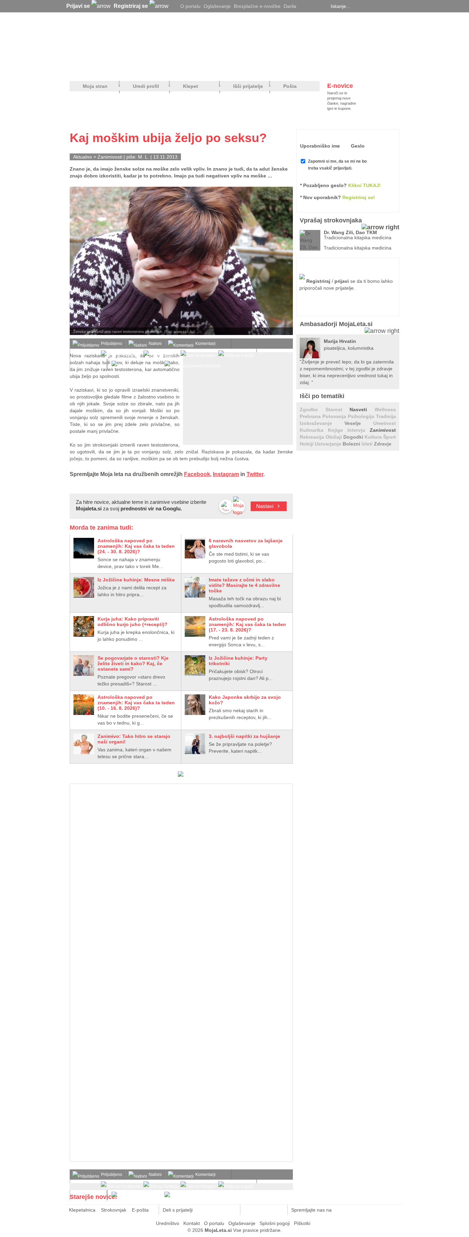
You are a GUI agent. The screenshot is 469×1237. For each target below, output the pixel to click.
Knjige (337, 430)
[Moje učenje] (209, 69)
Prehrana (311, 416)
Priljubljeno (111, 343)
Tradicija (386, 416)
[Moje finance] (356, 69)
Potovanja (335, 416)
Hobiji (307, 444)
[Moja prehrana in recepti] (282, 69)
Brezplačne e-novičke (257, 6)
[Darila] (180, 775)
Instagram (226, 474)
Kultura (374, 437)
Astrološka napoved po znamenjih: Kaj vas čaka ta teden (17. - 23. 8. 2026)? (247, 624)
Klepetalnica (82, 1210)
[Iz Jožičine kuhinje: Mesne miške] (83, 587)
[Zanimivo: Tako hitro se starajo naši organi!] (83, 743)
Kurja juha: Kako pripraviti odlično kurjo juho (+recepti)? (133, 621)
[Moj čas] (327, 69)
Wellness (385, 409)
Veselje (358, 423)
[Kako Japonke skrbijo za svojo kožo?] (195, 704)
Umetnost (384, 423)
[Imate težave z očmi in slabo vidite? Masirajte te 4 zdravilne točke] (195, 587)
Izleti (368, 444)
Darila (290, 6)
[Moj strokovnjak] (88, 69)
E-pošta (140, 1210)
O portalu (190, 6)
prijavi (341, 281)
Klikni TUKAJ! (364, 185)
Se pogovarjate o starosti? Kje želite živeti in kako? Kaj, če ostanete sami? (133, 663)
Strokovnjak (113, 1210)
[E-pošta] (231, 1210)
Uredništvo (167, 1223)
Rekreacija (312, 437)
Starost (337, 409)
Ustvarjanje (329, 444)
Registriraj (318, 281)
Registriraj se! (358, 197)
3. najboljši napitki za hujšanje (244, 736)
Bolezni (352, 444)
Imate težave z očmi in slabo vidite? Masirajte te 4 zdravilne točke (244, 585)
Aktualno (82, 157)
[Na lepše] (237, 69)
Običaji (334, 437)
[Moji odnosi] (150, 69)
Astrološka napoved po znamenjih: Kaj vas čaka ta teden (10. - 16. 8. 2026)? (136, 702)
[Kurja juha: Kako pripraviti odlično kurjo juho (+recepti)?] (83, 626)
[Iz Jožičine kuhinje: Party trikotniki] (195, 665)
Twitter (255, 474)
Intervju (358, 430)
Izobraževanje (322, 423)
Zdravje (382, 444)
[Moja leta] (135, 39)
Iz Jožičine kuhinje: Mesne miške (136, 579)
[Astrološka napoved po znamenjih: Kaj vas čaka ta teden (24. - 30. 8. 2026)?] (83, 548)
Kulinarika (314, 430)
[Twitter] (304, 6)
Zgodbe (312, 409)
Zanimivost (383, 430)
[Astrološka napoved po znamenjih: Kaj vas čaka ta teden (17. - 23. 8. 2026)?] (195, 626)
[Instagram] (322, 6)
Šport (389, 437)
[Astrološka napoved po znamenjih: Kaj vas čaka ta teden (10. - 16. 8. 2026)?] (83, 704)
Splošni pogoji (275, 1223)
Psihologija (362, 416)
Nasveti (362, 409)
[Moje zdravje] (123, 69)
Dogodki (354, 437)
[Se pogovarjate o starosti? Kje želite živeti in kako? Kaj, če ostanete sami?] (83, 665)
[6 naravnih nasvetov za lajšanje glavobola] (195, 548)
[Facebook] (313, 6)
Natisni (155, 343)
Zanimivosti (110, 157)
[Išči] (397, 6)
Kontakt (191, 1223)
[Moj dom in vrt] (180, 69)
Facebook (197, 474)
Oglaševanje (217, 6)
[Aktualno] (386, 69)
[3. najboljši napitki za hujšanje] (195, 743)
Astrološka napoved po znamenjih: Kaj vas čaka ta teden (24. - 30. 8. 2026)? (136, 546)
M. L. (143, 157)
